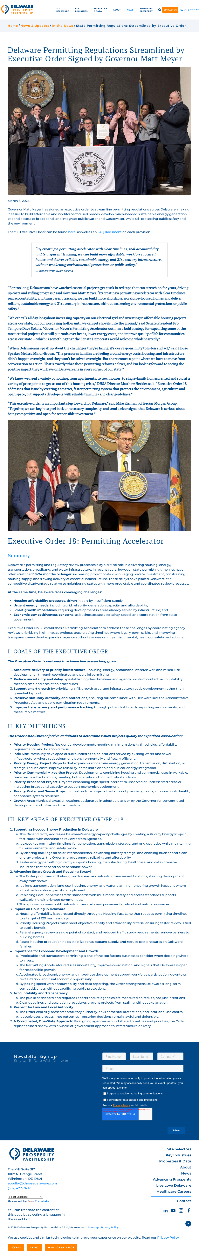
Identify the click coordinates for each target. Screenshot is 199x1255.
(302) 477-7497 (19, 1188)
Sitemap (93, 1227)
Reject (35, 1247)
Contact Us (170, 10)
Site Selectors (179, 1149)
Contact (184, 1201)
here (72, 232)
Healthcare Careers (174, 1191)
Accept (15, 1247)
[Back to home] (17, 9)
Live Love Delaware (173, 1185)
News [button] (130, 10)
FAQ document (110, 232)
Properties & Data (175, 1161)
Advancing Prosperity (172, 1179)
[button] (159, 9)
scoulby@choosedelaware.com (32, 1183)
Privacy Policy (110, 1227)
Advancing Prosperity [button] (146, 9)
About (185, 1167)
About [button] (117, 10)
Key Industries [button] (81, 9)
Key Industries (178, 1155)
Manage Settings (61, 1247)
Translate (42, 1201)
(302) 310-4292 (191, 9)
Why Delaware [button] (62, 9)
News (186, 1173)
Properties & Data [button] (100, 9)
